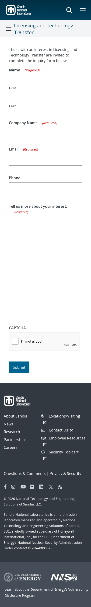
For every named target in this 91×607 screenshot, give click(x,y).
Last (12, 106)
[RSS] (61, 486)
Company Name (33, 122)
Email (23, 149)
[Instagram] (14, 486)
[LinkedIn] (42, 486)
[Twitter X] (52, 486)
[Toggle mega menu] (83, 10)
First (12, 88)
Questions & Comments (25, 473)
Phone (14, 177)
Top (77, 601)
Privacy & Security (65, 473)
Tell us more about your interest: (38, 209)
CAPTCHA (17, 327)
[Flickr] (33, 486)
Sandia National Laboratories (26, 514)
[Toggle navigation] (9, 29)
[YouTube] (24, 486)
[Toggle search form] (69, 10)
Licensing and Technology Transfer (43, 28)
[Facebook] (5, 486)
